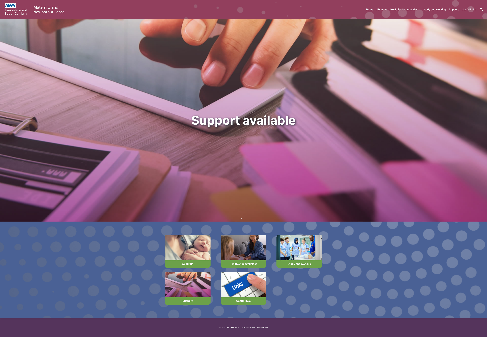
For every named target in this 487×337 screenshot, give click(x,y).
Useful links (469, 9)
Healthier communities (243, 264)
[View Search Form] (481, 9)
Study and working (434, 9)
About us (381, 9)
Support (454, 9)
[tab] (241, 218)
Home (369, 9)
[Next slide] (483, 120)
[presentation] (188, 247)
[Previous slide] (4, 120)
